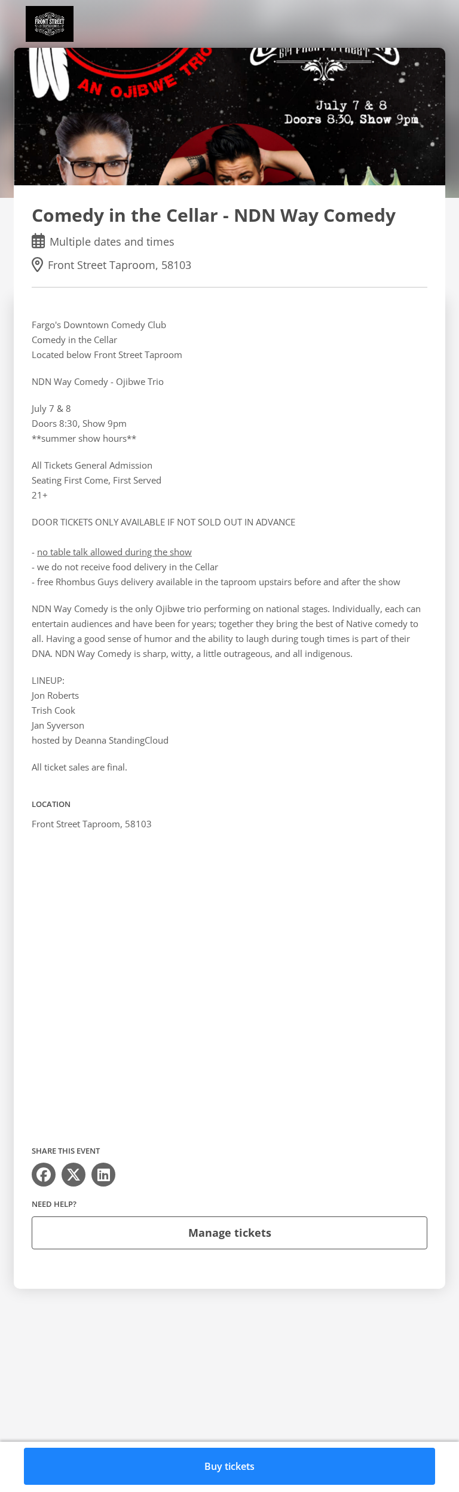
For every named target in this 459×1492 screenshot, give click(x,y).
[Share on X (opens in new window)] (73, 1175)
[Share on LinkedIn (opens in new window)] (103, 1175)
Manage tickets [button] (229, 1232)
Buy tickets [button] (229, 1466)
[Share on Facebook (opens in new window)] (44, 1175)
